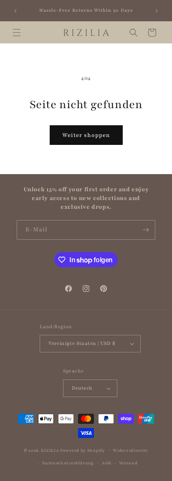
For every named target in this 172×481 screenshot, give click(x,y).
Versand (128, 463)
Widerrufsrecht (130, 450)
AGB (106, 463)
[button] (17, 32)
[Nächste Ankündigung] (156, 11)
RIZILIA (50, 450)
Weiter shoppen (86, 135)
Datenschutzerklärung (68, 463)
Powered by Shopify (82, 450)
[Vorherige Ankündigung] (15, 11)
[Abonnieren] (146, 230)
